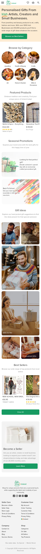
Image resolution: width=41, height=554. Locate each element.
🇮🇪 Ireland (24, 519)
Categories (25, 529)
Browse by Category (20, 48)
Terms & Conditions (8, 513)
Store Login (6, 511)
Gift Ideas (20, 210)
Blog (3, 534)
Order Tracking (26, 508)
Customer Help (26, 511)
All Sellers (24, 534)
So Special (20, 543)
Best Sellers (20, 365)
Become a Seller (7, 505)
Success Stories (7, 537)
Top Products (25, 537)
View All (20, 412)
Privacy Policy (6, 516)
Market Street (31, 543)
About (4, 531)
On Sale (24, 531)
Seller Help (5, 508)
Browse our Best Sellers (14, 36)
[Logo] (11, 2)
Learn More (20, 466)
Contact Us (5, 529)
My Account (25, 505)
